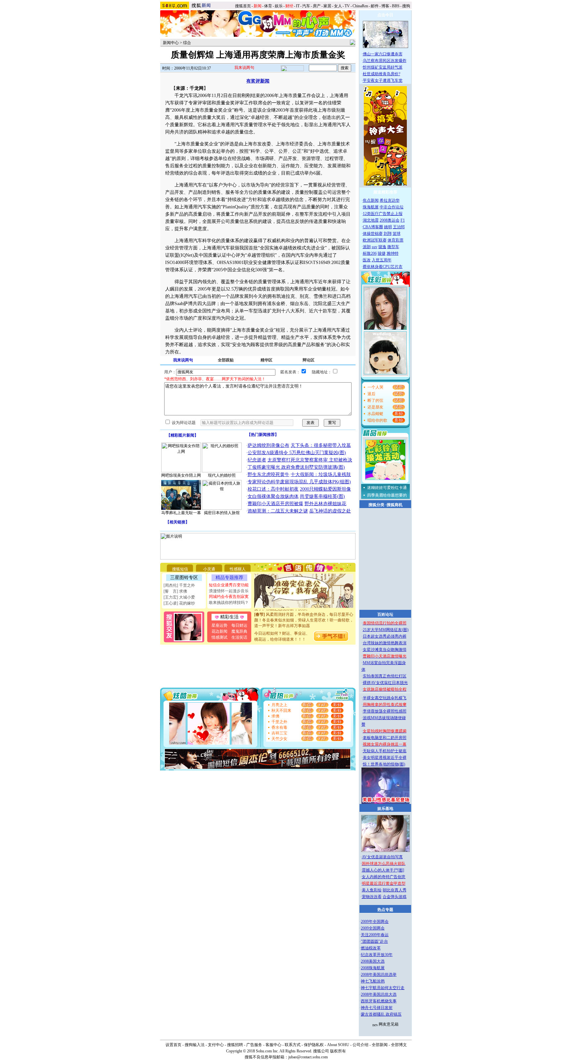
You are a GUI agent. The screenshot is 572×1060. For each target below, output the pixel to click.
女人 (338, 6)
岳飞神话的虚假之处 (330, 510)
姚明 (388, 227)
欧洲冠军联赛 (375, 240)
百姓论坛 (385, 614)
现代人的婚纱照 (222, 475)
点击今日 (385, 15)
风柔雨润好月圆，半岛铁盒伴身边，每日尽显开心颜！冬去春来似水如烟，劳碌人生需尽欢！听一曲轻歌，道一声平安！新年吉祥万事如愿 (304, 614)
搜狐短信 (180, 569)
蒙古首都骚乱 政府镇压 (381, 1014)
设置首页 (173, 1044)
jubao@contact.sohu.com (308, 1057)
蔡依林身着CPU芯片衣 (383, 266)
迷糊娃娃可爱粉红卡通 (387, 487)
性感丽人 (238, 569)
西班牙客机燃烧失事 (379, 1001)
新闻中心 (171, 42)
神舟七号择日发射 (377, 1007)
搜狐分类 (376, 505)
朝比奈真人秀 (394, 890)
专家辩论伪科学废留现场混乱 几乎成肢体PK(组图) (299, 481)
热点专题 (385, 909)
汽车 (306, 6)
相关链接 (177, 522)
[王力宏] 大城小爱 (179, 597)
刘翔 (388, 233)
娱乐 (279, 6)
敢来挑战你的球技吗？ (229, 602)
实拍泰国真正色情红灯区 (384, 676)
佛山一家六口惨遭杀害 (383, 54)
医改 (367, 260)
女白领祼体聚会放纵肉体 (273, 496)
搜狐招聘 (235, 1044)
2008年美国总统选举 (379, 974)
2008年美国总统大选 (379, 994)
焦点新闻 (371, 200)
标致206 (370, 253)
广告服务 (254, 1044)
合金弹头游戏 (394, 896)
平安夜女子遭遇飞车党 (383, 80)
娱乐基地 (385, 808)
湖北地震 (371, 220)
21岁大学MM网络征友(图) (385, 629)
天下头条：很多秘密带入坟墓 (321, 445)
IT (298, 6)
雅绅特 (393, 253)
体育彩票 (396, 240)
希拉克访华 (390, 200)
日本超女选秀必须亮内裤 (384, 636)
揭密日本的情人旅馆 (222, 512)
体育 (268, 6)
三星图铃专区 (184, 577)
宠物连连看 (372, 896)
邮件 (375, 6)
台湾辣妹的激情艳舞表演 (384, 643)
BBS (396, 6)
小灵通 (209, 569)
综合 (187, 42)
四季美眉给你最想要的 (387, 495)
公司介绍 (360, 1044)
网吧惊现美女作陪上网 (181, 475)
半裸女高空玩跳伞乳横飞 (384, 698)
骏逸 (382, 246)
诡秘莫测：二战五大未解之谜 (278, 510)
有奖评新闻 (257, 81)
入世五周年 (382, 260)
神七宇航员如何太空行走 (383, 987)
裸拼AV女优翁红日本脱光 (385, 682)
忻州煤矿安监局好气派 (383, 67)
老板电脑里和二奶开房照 (384, 737)
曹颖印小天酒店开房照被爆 (275, 503)
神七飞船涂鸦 (373, 981)
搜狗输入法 (195, 1044)
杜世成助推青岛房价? (381, 74)
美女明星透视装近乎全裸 (384, 757)
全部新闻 (380, 1044)
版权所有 (338, 1051)
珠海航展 (371, 207)
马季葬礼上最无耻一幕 (181, 512)
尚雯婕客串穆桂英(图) (322, 496)
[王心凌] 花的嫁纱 (179, 603)
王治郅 (399, 227)
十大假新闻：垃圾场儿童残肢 (321, 474)
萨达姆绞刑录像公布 (268, 445)
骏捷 (382, 253)
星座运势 (219, 625)
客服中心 (273, 1044)
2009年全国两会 (375, 921)
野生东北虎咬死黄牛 (268, 474)
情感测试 (219, 637)
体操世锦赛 (373, 233)
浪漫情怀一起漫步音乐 (229, 591)
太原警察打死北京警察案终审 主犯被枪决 (309, 459)
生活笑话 (239, 637)
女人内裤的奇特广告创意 (383, 876)
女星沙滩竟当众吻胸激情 (384, 649)
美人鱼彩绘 (372, 890)
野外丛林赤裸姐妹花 (325, 503)
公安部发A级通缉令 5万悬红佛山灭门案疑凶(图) (297, 452)
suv (374, 246)
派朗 (367, 246)
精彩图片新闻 (182, 435)
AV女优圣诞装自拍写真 (382, 857)
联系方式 (293, 1044)
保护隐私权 (314, 1044)
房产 (317, 6)
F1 (403, 220)
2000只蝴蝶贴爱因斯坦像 (325, 489)
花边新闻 (219, 631)
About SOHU (338, 1044)
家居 (327, 6)
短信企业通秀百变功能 (229, 585)
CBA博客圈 (373, 227)
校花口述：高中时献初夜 (273, 489)
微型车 (393, 246)
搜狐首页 (243, 6)
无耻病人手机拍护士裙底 (384, 751)
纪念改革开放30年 (377, 954)
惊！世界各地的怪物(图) (384, 764)
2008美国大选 (373, 961)
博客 (385, 6)
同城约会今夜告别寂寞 (229, 596)
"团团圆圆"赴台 (374, 941)
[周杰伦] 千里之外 (179, 585)
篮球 (397, 233)
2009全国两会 (373, 928)
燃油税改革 (371, 948)
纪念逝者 (257, 459)
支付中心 (216, 1044)
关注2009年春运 (375, 934)
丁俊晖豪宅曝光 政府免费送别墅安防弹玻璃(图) (296, 467)
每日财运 (239, 625)
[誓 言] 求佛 (175, 591)
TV (347, 6)
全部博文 (399, 1044)
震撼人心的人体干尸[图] (383, 870)
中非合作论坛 (392, 207)
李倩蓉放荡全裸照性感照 (384, 711)
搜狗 (406, 6)
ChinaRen (360, 6)
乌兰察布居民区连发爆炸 (384, 60)
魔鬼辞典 (239, 631)
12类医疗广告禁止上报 (383, 213)
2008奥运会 (390, 220)
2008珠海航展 (373, 968)
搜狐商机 (395, 505)
